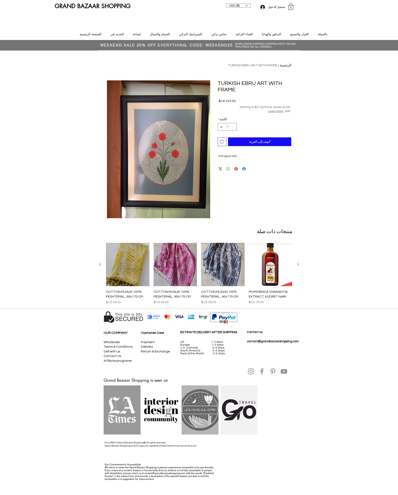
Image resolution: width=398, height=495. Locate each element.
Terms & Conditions (118, 346)
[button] (238, 6)
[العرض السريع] (270, 264)
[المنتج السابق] (298, 264)
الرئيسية (285, 65)
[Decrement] (233, 127)
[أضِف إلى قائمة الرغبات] (222, 141)
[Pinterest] (273, 371)
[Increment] (220, 127)
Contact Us (112, 356)
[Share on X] (220, 168)
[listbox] (238, 6)
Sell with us (112, 351)
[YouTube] (284, 371)
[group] (199, 274)
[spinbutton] (227, 127)
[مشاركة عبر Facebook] (243, 168)
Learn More (275, 111)
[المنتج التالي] (99, 264)
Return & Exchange (155, 351)
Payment (148, 342)
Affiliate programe (118, 360)
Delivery (147, 346)
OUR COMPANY (115, 332)
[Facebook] (262, 371)
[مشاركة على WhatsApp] (228, 168)
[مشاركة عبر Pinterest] (236, 168)
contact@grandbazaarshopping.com (273, 341)
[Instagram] (251, 371)
